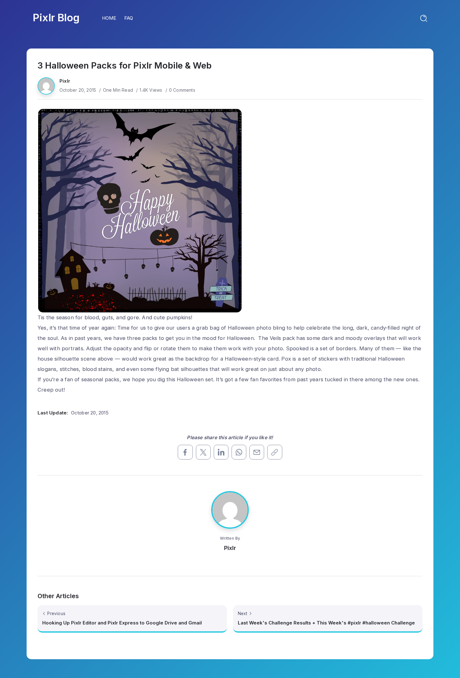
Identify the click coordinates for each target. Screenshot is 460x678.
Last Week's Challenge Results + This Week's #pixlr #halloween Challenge (326, 623)
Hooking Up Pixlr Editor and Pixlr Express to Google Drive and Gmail (122, 623)
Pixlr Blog (56, 17)
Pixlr (64, 81)
